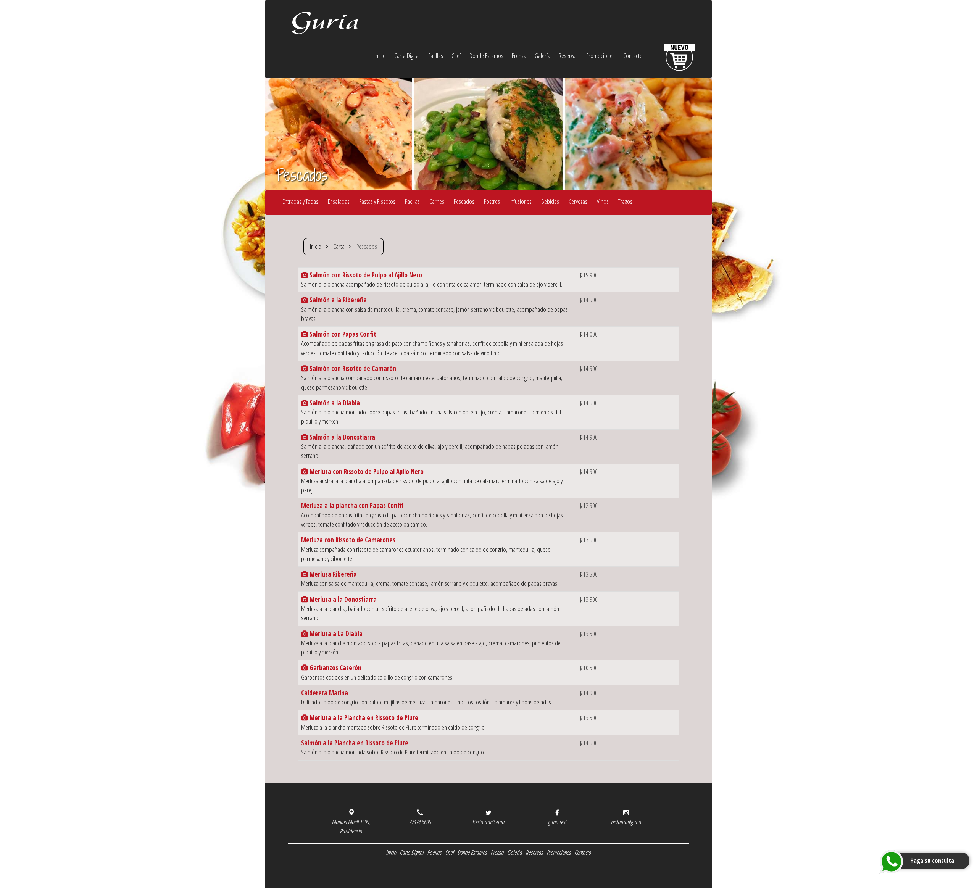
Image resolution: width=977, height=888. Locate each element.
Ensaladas (339, 201)
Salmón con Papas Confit (342, 334)
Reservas (568, 55)
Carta (339, 246)
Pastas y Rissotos (377, 201)
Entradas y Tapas (300, 201)
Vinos (603, 201)
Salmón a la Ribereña (337, 299)
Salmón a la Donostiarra (341, 437)
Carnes (436, 201)
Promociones (600, 55)
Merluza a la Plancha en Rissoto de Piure (363, 717)
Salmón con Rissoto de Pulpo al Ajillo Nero (365, 275)
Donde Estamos (486, 55)
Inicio (380, 55)
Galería (542, 55)
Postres (492, 201)
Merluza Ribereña (332, 574)
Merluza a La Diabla (335, 633)
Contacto (633, 55)
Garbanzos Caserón (334, 667)
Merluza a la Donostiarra (342, 599)
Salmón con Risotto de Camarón (352, 368)
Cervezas (578, 201)
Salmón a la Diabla (334, 402)
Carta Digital (407, 55)
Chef (456, 55)
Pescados (464, 201)
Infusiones (520, 201)
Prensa (519, 55)
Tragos (625, 201)
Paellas (435, 55)
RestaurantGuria (488, 821)
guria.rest (557, 821)
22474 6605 (420, 821)
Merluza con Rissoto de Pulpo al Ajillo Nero (366, 471)
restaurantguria (626, 821)
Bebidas (550, 201)
